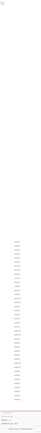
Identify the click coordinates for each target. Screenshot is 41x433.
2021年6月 (17, 310)
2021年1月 (17, 327)
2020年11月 (17, 335)
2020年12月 (17, 331)
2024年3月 (17, 250)
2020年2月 (17, 355)
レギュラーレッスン (7, 416)
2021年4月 (17, 319)
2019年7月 (17, 379)
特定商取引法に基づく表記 (9, 423)
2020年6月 (17, 339)
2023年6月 (17, 258)
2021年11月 (17, 298)
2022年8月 (17, 274)
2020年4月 (17, 347)
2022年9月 (17, 270)
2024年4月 (17, 246)
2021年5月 (17, 314)
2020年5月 (17, 343)
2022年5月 (17, 282)
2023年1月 (17, 262)
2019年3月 (17, 391)
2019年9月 (17, 371)
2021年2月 (17, 323)
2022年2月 (17, 294)
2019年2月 (17, 395)
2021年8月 (17, 306)
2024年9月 (17, 242)
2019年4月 (17, 387)
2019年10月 (17, 367)
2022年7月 (17, 278)
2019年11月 (17, 363)
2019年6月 (17, 383)
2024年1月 (17, 254)
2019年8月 (17, 375)
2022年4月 (17, 286)
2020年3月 (17, 351)
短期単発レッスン (6, 420)
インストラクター (6, 413)
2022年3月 (17, 290)
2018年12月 (17, 399)
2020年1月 (17, 359)
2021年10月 (17, 302)
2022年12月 (17, 266)
